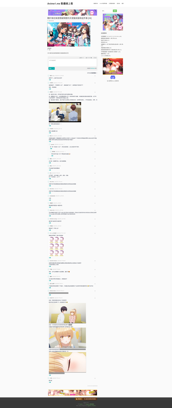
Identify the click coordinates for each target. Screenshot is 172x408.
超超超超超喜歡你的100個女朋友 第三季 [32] (111, 49)
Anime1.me (60, 3)
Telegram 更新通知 (89, 404)
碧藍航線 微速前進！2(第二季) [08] (109, 38)
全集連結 (49, 48)
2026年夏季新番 (103, 3)
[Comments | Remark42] (72, 222)
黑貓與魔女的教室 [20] (106, 47)
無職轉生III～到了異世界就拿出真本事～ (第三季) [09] (112, 45)
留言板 (118, 3)
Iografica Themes (91, 405)
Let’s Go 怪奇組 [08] (105, 55)
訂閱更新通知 (112, 3)
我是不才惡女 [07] (105, 40)
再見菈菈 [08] (104, 42)
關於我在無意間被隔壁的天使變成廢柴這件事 (59, 53)
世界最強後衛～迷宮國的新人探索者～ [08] (110, 51)
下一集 (48, 49)
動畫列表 (96, 3)
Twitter (81, 404)
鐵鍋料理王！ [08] (105, 53)
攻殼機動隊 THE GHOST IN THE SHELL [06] (111, 36)
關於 (123, 3)
